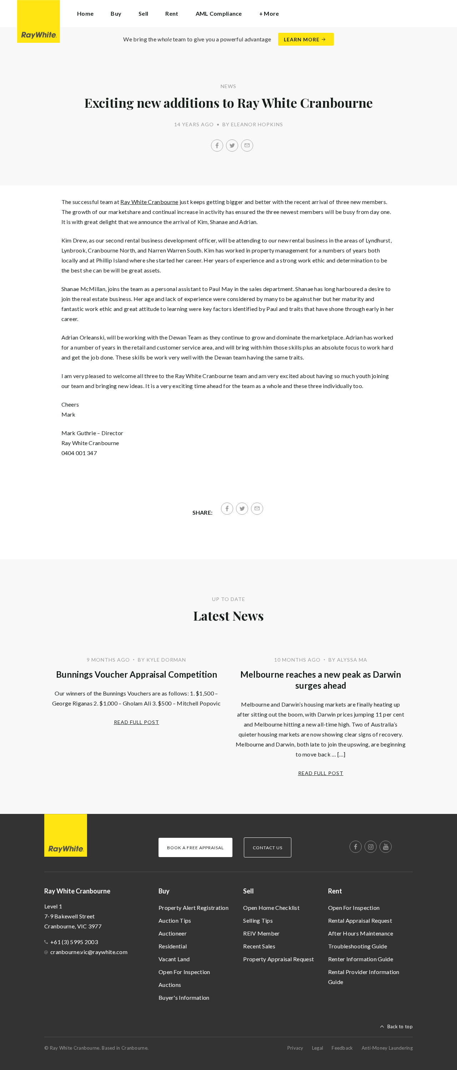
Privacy (295, 1048)
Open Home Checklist (271, 907)
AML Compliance (219, 13)
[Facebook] (217, 145)
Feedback (342, 1048)
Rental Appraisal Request (360, 920)
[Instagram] (371, 847)
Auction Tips (175, 920)
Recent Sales (259, 946)
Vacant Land (174, 959)
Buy (164, 891)
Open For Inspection (184, 971)
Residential (173, 946)
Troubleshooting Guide (357, 946)
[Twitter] (232, 145)
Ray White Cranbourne (149, 201)
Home (85, 13)
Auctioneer (173, 933)
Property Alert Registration (193, 907)
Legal (317, 1048)
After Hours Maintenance (360, 933)
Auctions (170, 984)
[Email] (247, 145)
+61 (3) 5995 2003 (74, 941)
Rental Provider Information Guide (364, 976)
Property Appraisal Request (278, 959)
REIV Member (261, 933)
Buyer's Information (184, 997)
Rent (335, 891)
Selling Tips (258, 920)
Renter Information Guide (360, 959)
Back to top (400, 1026)
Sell (248, 891)
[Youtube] (386, 847)
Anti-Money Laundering (387, 1048)
